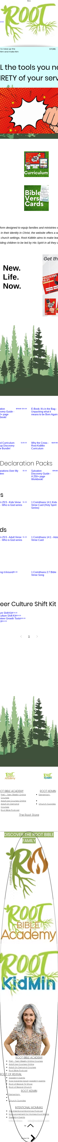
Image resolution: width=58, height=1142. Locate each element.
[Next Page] (37, 636)
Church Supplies (47, 803)
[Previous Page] (21, 636)
